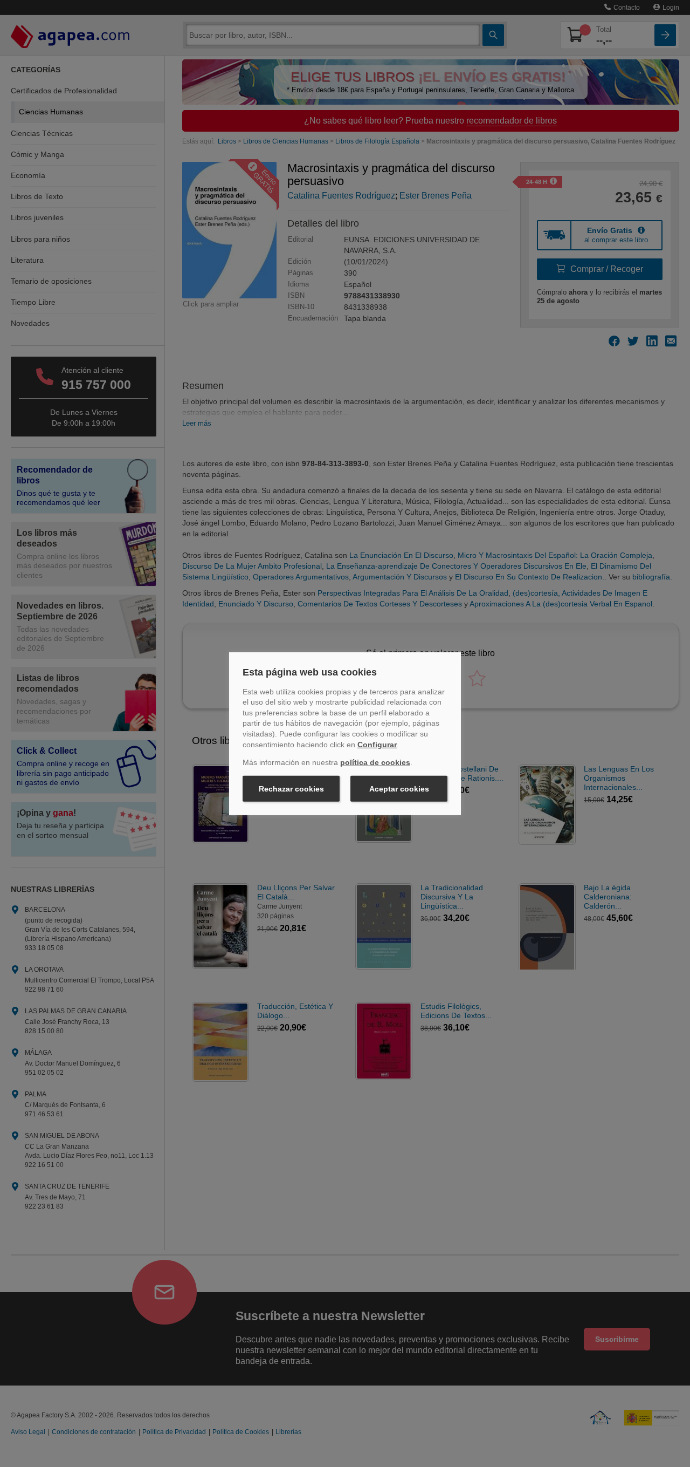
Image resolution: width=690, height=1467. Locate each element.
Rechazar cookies (291, 788)
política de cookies (375, 762)
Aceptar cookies (399, 788)
